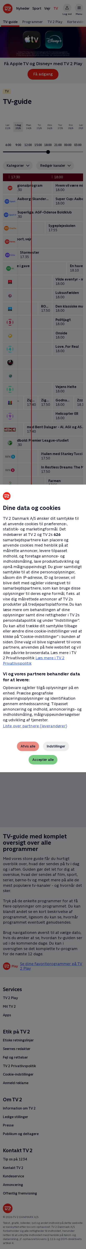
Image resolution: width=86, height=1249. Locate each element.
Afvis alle (28, 746)
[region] (43, 624)
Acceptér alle (43, 760)
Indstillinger (56, 746)
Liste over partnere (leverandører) (35, 726)
